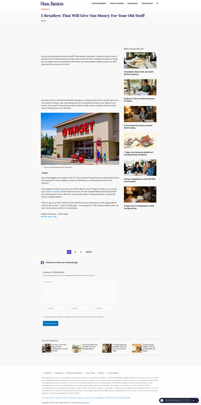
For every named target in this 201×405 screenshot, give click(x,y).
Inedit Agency (85, 402)
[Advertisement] (80, 39)
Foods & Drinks (117, 3)
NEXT (89, 252)
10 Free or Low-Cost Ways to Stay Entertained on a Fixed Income (60, 348)
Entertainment (99, 3)
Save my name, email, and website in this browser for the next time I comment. (75, 317)
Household (132, 3)
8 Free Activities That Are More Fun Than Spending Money (89, 347)
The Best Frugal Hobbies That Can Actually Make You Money (148, 348)
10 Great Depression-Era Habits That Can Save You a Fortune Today (119, 348)
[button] (157, 3)
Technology (147, 3)
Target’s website (53, 191)
